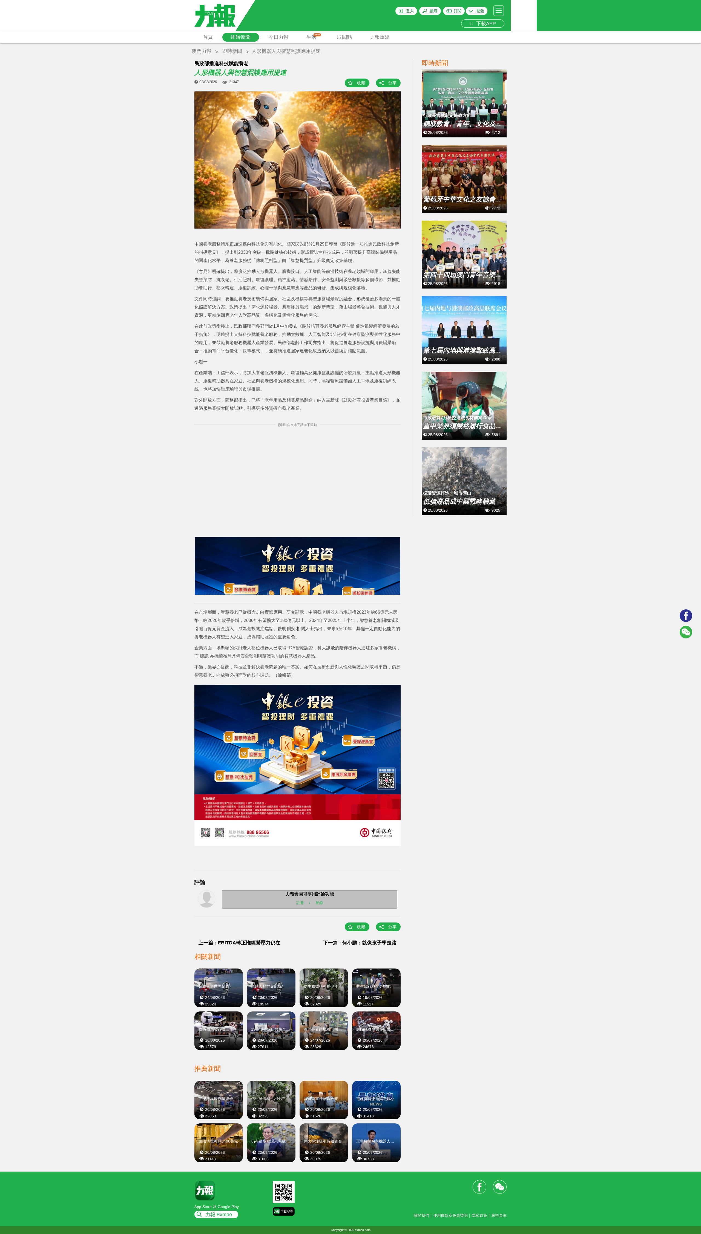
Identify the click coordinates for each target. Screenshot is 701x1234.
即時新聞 (241, 37)
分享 (392, 82)
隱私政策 (479, 1215)
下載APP (484, 23)
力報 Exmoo (218, 1214)
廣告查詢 (499, 1215)
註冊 (300, 902)
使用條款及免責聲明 (450, 1215)
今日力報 (278, 37)
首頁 (208, 37)
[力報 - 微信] (686, 632)
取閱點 (344, 37)
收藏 (361, 82)
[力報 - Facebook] (686, 615)
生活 (313, 36)
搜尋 (434, 11)
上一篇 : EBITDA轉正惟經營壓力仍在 (239, 942)
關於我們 (421, 1215)
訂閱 (457, 11)
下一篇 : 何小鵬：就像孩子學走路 (360, 942)
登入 (410, 11)
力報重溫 (380, 37)
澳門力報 (201, 51)
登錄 (319, 902)
